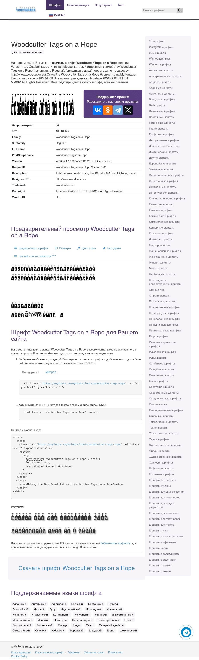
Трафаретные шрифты (163, 433)
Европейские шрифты (163, 163)
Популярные (103, 5)
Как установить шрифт (49, 652)
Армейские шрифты (162, 93)
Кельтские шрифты (161, 204)
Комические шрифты (162, 216)
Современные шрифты (164, 392)
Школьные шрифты (161, 474)
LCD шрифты (157, 53)
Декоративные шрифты (164, 140)
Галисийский (20, 609)
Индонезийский (70, 609)
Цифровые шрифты (161, 468)
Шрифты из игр (158, 530)
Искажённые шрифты (162, 187)
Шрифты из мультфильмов (166, 536)
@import (51, 372)
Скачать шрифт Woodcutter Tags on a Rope (76, 567)
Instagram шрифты (161, 47)
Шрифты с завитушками (164, 554)
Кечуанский (82, 614)
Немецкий (60, 620)
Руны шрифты (158, 357)
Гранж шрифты (158, 128)
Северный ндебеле (111, 625)
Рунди (76, 625)
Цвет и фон (88, 248)
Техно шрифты (158, 427)
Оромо (128, 620)
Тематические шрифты (163, 421)
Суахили (40, 630)
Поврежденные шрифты (164, 307)
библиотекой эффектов (115, 543)
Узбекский (57, 630)
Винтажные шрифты (162, 111)
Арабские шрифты (161, 88)
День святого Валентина (164, 146)
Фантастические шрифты (165, 445)
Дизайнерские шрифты (163, 152)
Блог (121, 5)
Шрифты (55, 5)
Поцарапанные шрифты (164, 319)
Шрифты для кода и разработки (162, 505)
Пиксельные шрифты (162, 301)
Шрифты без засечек (162, 480)
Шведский (95, 630)
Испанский (19, 614)
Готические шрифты (162, 122)
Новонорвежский (108, 620)
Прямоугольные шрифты (165, 330)
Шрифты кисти (158, 548)
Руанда (62, 625)
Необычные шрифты (162, 274)
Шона (110, 630)
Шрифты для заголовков (164, 497)
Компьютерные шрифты (164, 221)
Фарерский (77, 630)
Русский (59, 15)
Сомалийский (21, 630)
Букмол (113, 604)
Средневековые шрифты (165, 398)
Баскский (77, 604)
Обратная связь (94, 652)
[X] (128, 110)
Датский (39, 609)
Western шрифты (160, 64)
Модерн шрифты (160, 262)
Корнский (101, 614)
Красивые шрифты (161, 233)
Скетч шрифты (158, 381)
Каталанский (61, 614)
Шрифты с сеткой (160, 565)
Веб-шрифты (157, 105)
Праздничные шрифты (163, 324)
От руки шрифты (159, 295)
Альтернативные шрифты (165, 76)
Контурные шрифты (161, 227)
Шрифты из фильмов (162, 542)
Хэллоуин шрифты (161, 462)
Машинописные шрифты (165, 251)
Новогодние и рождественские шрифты (165, 282)
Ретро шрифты (158, 336)
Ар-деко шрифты (160, 82)
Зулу (52, 609)
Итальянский (39, 614)
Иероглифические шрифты (166, 175)
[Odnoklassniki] (108, 110)
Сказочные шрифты (161, 375)
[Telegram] (118, 110)
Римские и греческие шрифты (162, 344)
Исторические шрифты (163, 192)
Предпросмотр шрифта (32, 248)
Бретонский (95, 604)
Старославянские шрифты (166, 410)
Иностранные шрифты (163, 181)
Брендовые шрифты (162, 99)
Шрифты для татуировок (164, 519)
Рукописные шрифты (162, 352)
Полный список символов (36, 256)
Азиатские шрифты (161, 70)
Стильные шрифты (161, 416)
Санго (89, 625)
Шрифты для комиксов (163, 513)
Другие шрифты (159, 157)
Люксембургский (122, 614)
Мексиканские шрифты (163, 256)
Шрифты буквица (160, 486)
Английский (38, 604)
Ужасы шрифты (159, 439)
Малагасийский (22, 620)
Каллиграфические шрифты (167, 198)
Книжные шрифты (160, 210)
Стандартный (30, 372)
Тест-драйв (113, 248)
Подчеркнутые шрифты (164, 313)
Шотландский (128, 630)
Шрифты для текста (161, 524)
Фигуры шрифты (159, 451)
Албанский (19, 604)
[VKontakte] (97, 110)
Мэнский (43, 620)
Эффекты (74, 652)
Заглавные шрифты (161, 169)
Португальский (21, 625)
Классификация (78, 5)
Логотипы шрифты (161, 239)
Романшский (44, 625)
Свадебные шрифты (162, 369)
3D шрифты (156, 41)
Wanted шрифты (159, 58)
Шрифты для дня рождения (166, 491)
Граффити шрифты (161, 134)
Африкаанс (58, 604)
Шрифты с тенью (160, 571)
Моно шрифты (158, 268)
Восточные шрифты (161, 117)
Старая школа (158, 404)
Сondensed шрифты (162, 363)
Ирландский (93, 609)
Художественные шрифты (165, 456)
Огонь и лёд (156, 289)
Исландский (114, 609)
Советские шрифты (161, 387)
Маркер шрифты (159, 245)
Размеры (64, 248)
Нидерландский (82, 620)
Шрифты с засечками (162, 559)
